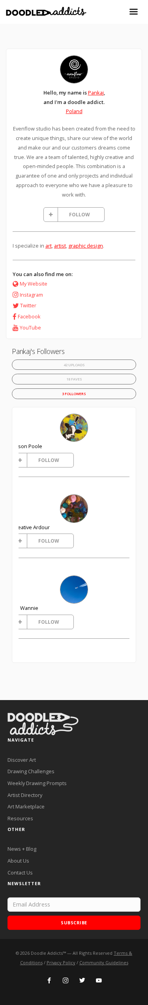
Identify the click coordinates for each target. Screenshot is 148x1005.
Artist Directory (24, 795)
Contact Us (20, 872)
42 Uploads (74, 364)
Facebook (29, 316)
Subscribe (74, 923)
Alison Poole (27, 446)
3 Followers (74, 393)
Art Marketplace (26, 806)
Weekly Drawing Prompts (37, 783)
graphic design (85, 245)
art (48, 245)
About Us (18, 860)
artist (60, 245)
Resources (20, 818)
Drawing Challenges (30, 771)
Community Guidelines (103, 962)
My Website (33, 283)
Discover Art (21, 759)
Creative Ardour (31, 527)
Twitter (28, 305)
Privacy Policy (61, 962)
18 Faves (74, 379)
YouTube (30, 327)
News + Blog (21, 848)
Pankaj (96, 92)
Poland (74, 111)
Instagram (31, 294)
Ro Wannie (25, 607)
